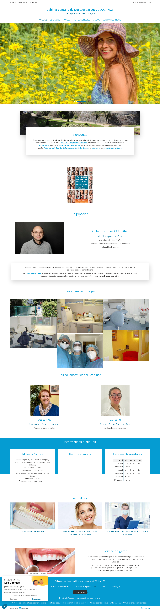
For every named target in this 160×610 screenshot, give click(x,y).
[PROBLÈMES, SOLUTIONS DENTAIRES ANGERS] (127, 515)
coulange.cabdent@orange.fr (108, 586)
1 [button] (74, 101)
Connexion (145, 608)
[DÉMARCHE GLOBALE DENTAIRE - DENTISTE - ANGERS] (80, 515)
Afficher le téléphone (143, 2)
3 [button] (81, 101)
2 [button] (76, 101)
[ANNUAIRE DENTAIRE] (32, 515)
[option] (80, 63)
